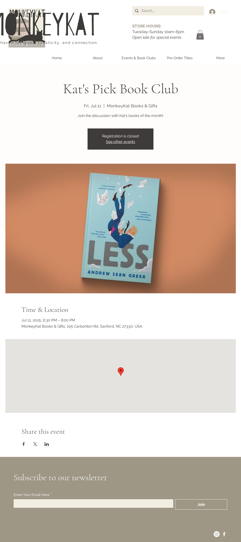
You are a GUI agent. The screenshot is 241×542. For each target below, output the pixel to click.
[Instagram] (217, 534)
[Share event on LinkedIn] (46, 444)
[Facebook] (224, 534)
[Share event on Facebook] (23, 444)
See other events (120, 141)
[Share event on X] (35, 444)
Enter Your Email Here (33, 495)
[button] (200, 35)
